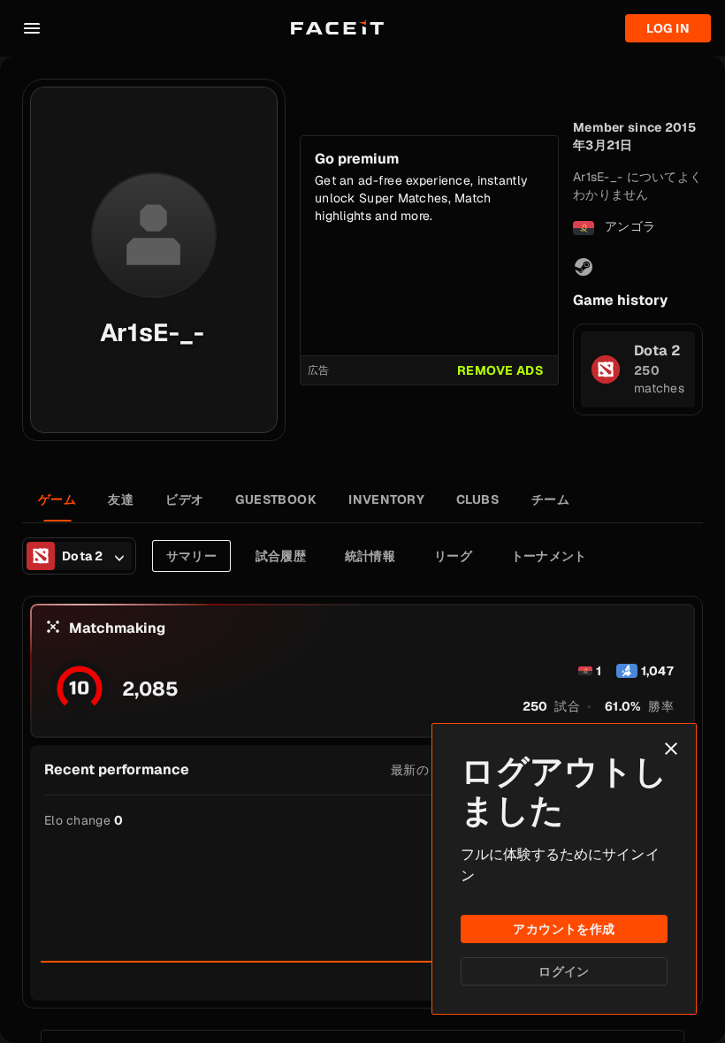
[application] (362, 901)
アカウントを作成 (563, 929)
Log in (668, 28)
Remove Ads (500, 370)
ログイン (564, 971)
